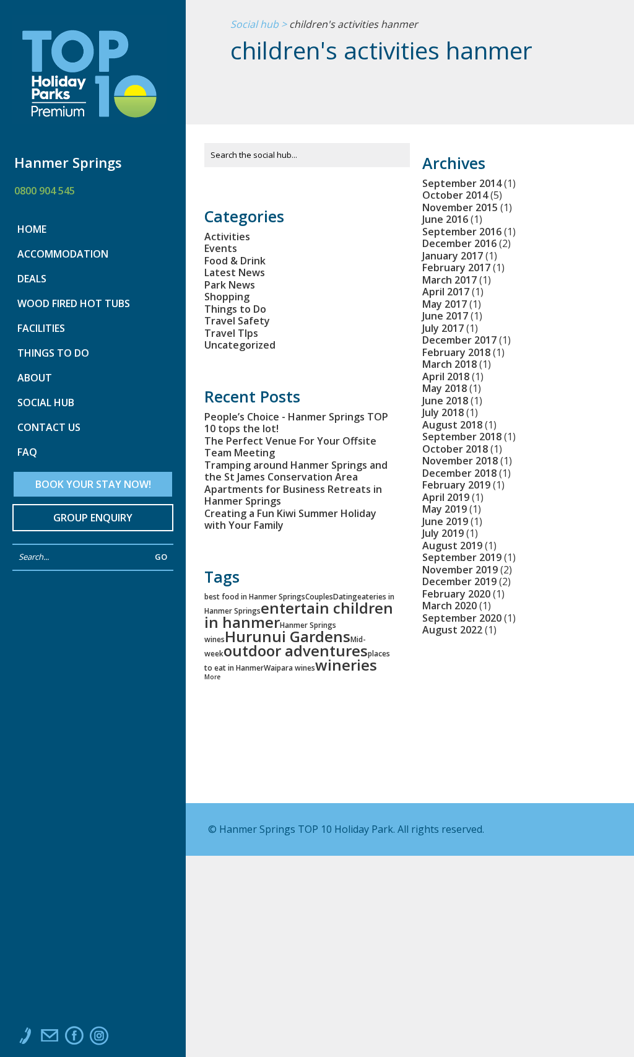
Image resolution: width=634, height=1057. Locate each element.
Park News (229, 285)
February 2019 (456, 485)
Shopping (227, 296)
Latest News (234, 272)
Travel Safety (237, 321)
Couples (319, 596)
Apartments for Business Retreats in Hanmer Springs (293, 495)
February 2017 (456, 267)
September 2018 (462, 436)
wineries (346, 665)
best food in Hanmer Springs (254, 596)
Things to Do (235, 309)
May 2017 (444, 304)
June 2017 (445, 316)
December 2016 (459, 243)
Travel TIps (231, 333)
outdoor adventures (296, 650)
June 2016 (445, 219)
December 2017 (459, 340)
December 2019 (459, 581)
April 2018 (445, 376)
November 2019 (460, 569)
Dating (345, 596)
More (212, 676)
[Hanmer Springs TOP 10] (89, 77)
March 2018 (449, 364)
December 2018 (459, 473)
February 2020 (456, 594)
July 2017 (443, 328)
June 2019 (445, 521)
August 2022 (452, 630)
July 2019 (443, 533)
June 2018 (445, 400)
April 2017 (445, 291)
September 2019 (462, 557)
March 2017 (449, 280)
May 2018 (444, 388)
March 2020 (449, 605)
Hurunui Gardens (287, 636)
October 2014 (455, 195)
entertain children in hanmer (298, 615)
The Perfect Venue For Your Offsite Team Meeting (290, 447)
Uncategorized (240, 345)
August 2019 (452, 545)
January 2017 (452, 256)
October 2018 (455, 449)
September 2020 (462, 618)
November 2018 (460, 461)
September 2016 (462, 231)
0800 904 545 (44, 191)
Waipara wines (289, 668)
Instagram (99, 1038)
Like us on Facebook (74, 1038)
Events (220, 248)
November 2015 (460, 207)
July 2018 (443, 412)
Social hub (254, 25)
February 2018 (456, 352)
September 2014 (462, 183)
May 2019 (444, 509)
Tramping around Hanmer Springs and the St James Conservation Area (296, 471)
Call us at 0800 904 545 (24, 1038)
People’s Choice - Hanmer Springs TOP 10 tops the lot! (296, 423)
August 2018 (452, 425)
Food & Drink (235, 261)
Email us (49, 1038)
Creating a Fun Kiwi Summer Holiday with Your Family (290, 520)
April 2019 (445, 497)
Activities (227, 236)
